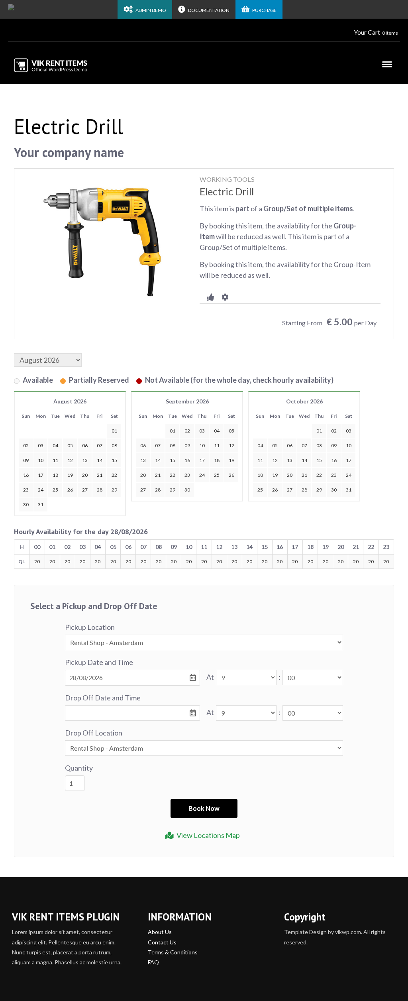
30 (26, 504)
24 (202, 475)
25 (217, 475)
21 (158, 475)
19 (231, 460)
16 (187, 460)
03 (202, 431)
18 (217, 460)
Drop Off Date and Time (103, 697)
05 (231, 431)
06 (143, 445)
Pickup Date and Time (99, 662)
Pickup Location (90, 627)
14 (158, 460)
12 (231, 445)
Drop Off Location (93, 732)
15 (172, 460)
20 (143, 475)
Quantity (79, 767)
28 (99, 490)
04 (217, 431)
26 (231, 475)
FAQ (153, 962)
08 (172, 445)
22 (172, 475)
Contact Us (162, 942)
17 (202, 460)
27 (143, 490)
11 (217, 445)
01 (172, 431)
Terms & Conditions (173, 952)
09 (187, 445)
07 (158, 445)
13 (143, 460)
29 (114, 490)
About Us (160, 931)
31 (40, 504)
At (210, 677)
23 (187, 475)
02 (187, 431)
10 (202, 445)
